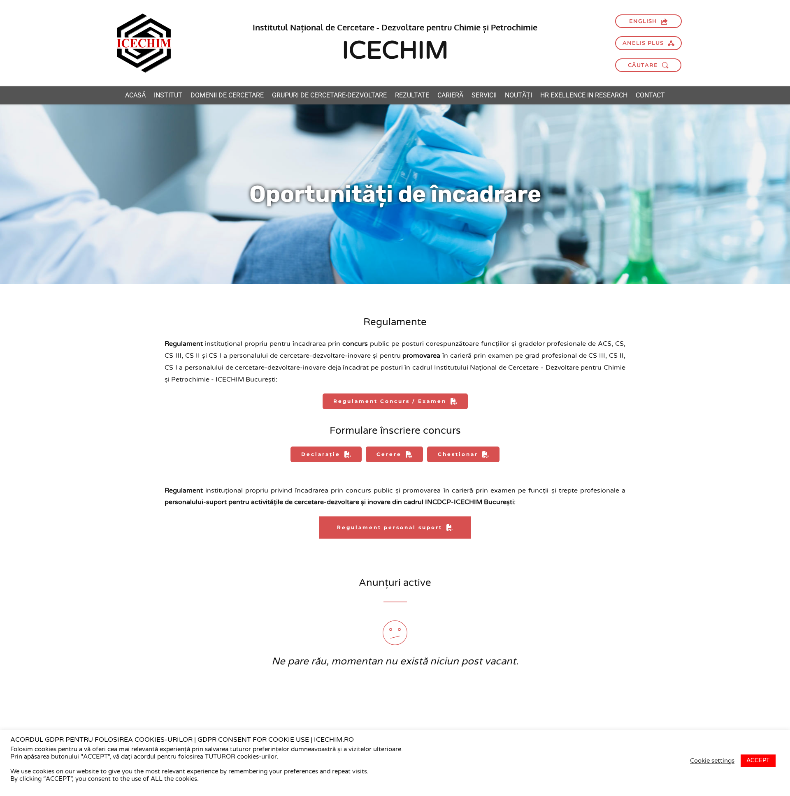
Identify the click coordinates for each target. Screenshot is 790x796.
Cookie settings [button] (712, 760)
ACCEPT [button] (758, 760)
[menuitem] (135, 95)
